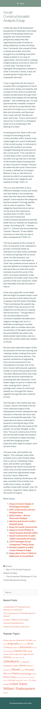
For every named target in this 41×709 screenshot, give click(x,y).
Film (24, 650)
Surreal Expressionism (13, 623)
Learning (21, 657)
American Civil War (24, 640)
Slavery (18, 677)
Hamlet (5, 654)
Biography (13, 643)
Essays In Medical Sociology (15, 619)
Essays (9, 566)
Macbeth (26, 662)
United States (18, 684)
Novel (15, 669)
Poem (9, 674)
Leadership (15, 657)
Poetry (16, 673)
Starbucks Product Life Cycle (16, 626)
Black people (23, 644)
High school (28, 654)
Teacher (25, 680)
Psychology (25, 673)
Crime (6, 647)
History (7, 657)
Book (30, 643)
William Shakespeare (19, 688)
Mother (16, 666)
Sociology (11, 680)
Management (8, 666)
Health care (17, 654)
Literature (11, 661)
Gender (30, 651)
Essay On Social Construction (23, 527)
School (34, 674)
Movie (22, 665)
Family (18, 650)
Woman (5, 693)
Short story (9, 677)
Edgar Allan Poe (14, 647)
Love (20, 662)
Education (26, 647)
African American (9, 640)
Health (11, 654)
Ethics (34, 647)
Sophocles (19, 680)
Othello (22, 670)
